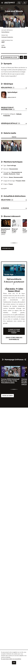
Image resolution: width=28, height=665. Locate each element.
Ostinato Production (7, 37)
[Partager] (21, 57)
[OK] (14, 662)
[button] (19, 142)
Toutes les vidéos (7, 395)
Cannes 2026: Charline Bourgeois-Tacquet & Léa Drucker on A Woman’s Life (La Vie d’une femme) (10, 381)
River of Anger (15, 230)
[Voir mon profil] (25, 2)
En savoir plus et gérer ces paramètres (11, 659)
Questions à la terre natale (5, 231)
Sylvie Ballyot (5, 32)
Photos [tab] (14, 137)
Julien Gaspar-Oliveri (15, 290)
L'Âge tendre (10, 289)
